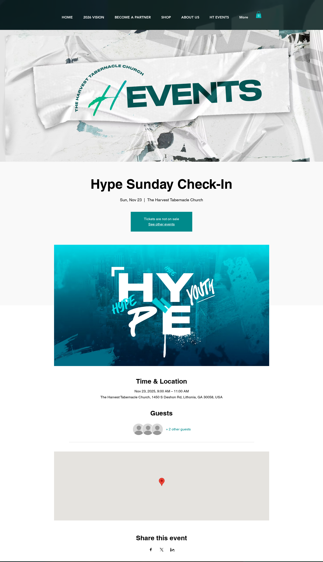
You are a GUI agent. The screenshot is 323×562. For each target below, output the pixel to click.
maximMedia (208, 550)
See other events (161, 224)
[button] (190, 15)
